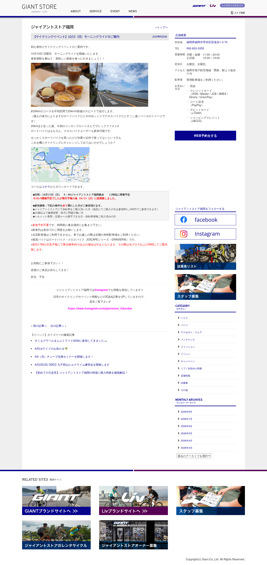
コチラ (46, 186)
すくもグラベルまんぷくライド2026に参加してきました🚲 (71, 340)
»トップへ (161, 27)
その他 (184, 390)
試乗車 (184, 382)
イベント (185, 353)
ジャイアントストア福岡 (52, 27)
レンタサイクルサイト (232, 5)
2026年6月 (186, 426)
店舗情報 (185, 375)
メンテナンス (188, 339)
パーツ (184, 325)
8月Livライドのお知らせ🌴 (51, 348)
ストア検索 (239, 12)
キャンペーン (188, 361)
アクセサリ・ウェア (191, 332)
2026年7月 (186, 418)
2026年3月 (186, 447)
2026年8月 (186, 411)
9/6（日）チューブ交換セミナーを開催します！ (64, 356)
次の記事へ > (58, 326)
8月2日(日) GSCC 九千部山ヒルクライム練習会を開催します (72, 364)
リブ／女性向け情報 (191, 368)
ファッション (188, 346)
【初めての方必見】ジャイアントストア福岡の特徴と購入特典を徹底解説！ (81, 372)
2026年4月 (186, 440)
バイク (184, 317)
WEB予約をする (205, 135)
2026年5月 (186, 433)
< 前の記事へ (39, 326)
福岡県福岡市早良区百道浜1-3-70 (207, 42)
